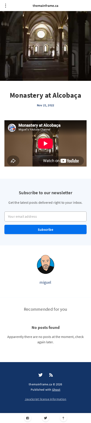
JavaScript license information (45, 399)
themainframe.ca (45, 6)
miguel (45, 282)
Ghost (56, 390)
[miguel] (45, 264)
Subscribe (45, 229)
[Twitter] (45, 418)
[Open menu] (5, 5)
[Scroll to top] (63, 418)
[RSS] (51, 375)
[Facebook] (27, 418)
